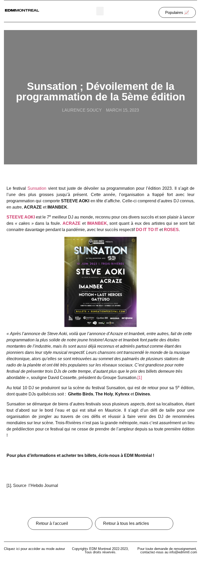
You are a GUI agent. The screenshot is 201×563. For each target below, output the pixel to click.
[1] (139, 377)
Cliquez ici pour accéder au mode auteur (34, 549)
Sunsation (36, 188)
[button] (100, 11)
